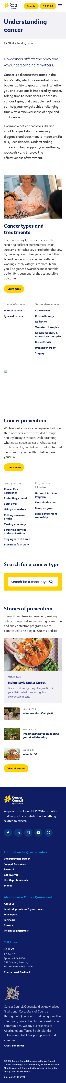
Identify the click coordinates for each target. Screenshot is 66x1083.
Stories (8, 885)
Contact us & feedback (17, 972)
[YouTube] (38, 833)
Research (9, 869)
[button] (31, 6)
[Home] (5, 43)
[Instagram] (28, 833)
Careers (8, 925)
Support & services (15, 864)
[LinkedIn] (18, 833)
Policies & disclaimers (16, 930)
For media (9, 919)
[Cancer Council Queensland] (33, 800)
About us (9, 903)
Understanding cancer (17, 858)
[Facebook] (8, 833)
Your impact (11, 914)
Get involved (11, 874)
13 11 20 (9, 948)
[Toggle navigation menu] (60, 6)
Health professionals (16, 880)
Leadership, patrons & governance (24, 909)
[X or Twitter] (49, 833)
